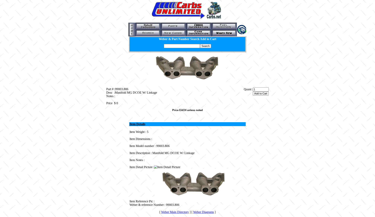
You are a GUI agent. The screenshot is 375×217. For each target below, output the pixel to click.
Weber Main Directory (175, 212)
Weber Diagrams (203, 212)
